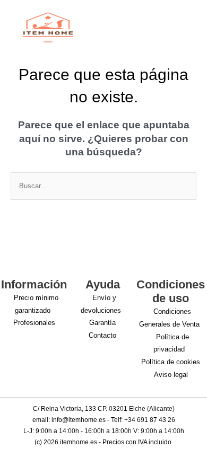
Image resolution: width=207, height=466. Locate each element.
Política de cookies (170, 362)
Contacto (102, 335)
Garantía (102, 323)
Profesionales (34, 323)
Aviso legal (171, 375)
